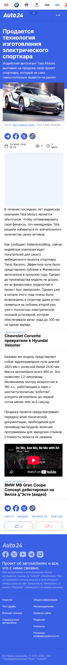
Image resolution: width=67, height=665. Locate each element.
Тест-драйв (9, 606)
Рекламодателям (44, 606)
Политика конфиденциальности (46, 635)
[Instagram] (40, 554)
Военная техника (12, 613)
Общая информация (45, 599)
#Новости (40, 516)
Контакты (39, 626)
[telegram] (7, 136)
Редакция (39, 619)
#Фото (9, 516)
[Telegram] (31, 554)
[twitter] (24, 136)
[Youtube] (23, 554)
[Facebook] (5, 554)
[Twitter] (14, 554)
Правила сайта (42, 613)
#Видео (23, 516)
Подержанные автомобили (10, 621)
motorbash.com (23, 125)
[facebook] (16, 136)
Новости (7, 599)
